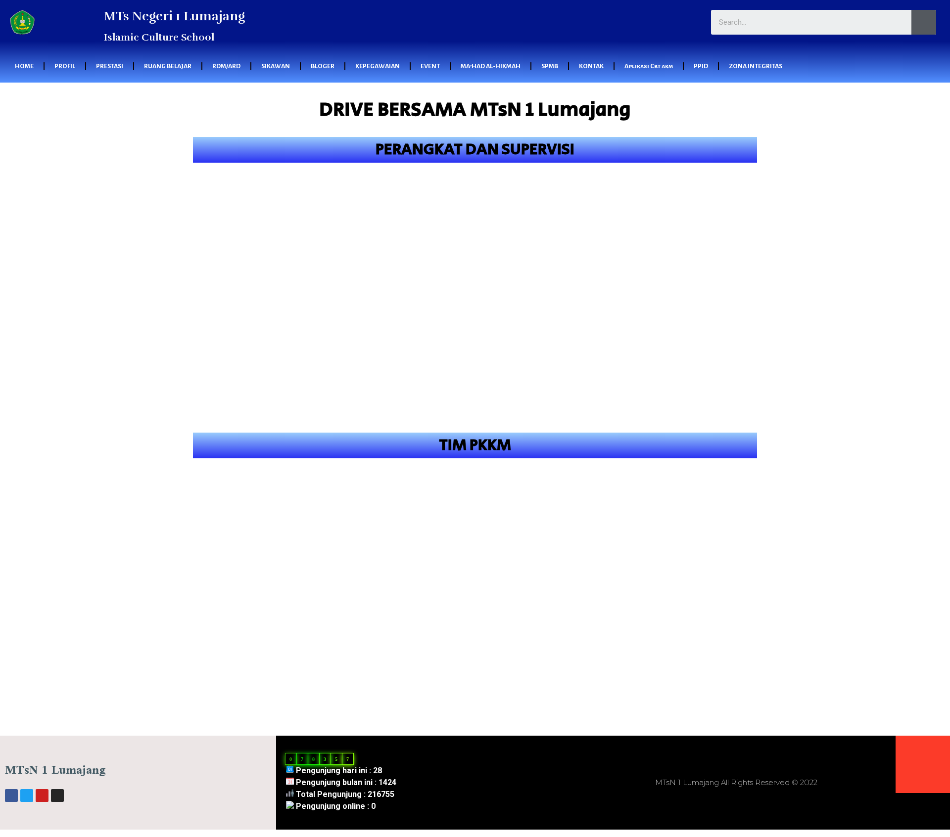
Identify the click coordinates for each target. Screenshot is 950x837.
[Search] (923, 22)
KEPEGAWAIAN (377, 66)
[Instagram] (57, 795)
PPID (701, 66)
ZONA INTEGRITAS (755, 66)
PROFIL (64, 66)
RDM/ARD (226, 66)
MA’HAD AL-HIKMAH (491, 66)
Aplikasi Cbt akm (648, 66)
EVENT (430, 66)
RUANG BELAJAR (167, 66)
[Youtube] (42, 795)
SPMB (549, 66)
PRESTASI (109, 66)
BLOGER (322, 66)
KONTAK (591, 66)
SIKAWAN (275, 66)
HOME (24, 66)
